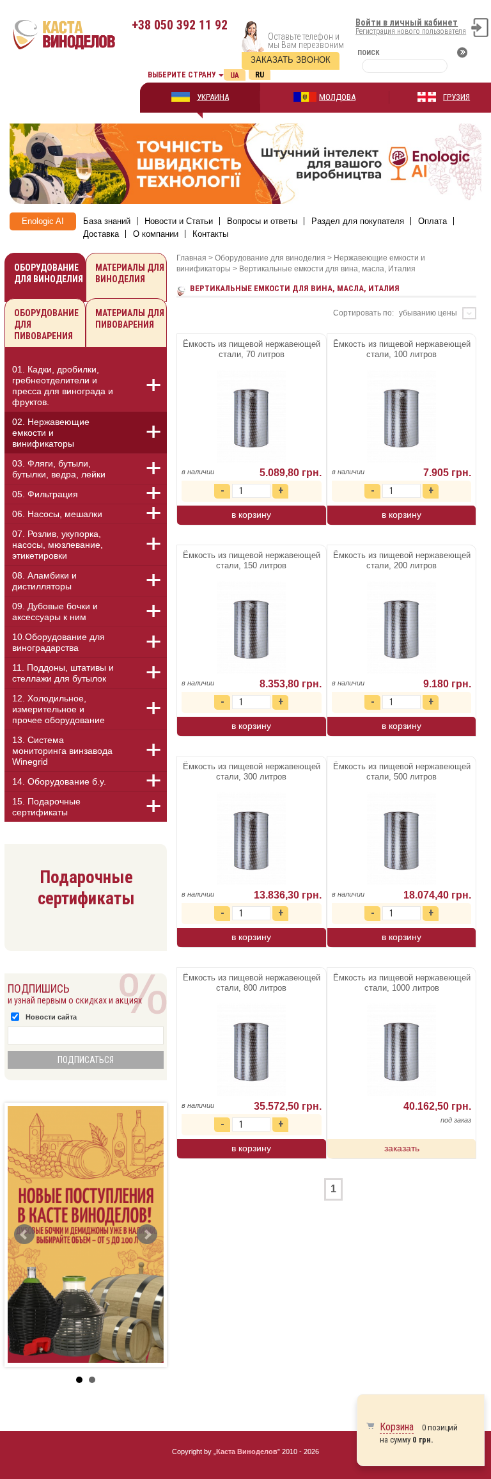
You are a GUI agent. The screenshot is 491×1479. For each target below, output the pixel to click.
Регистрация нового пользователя (410, 31)
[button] (146, 385)
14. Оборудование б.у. (59, 781)
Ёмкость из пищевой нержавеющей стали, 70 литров (251, 349)
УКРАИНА (213, 97)
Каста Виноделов (246, 1451)
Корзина (397, 1427)
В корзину (251, 514)
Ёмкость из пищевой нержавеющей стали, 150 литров (251, 560)
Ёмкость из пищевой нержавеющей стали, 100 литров (402, 349)
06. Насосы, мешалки (57, 514)
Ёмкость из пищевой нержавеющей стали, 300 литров (251, 771)
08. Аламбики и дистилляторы (44, 580)
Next (147, 1234)
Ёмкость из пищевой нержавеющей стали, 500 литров (402, 771)
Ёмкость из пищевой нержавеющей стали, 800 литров (251, 983)
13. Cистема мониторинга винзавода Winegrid (62, 751)
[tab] (85, 388)
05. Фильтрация (45, 494)
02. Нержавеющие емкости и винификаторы (51, 433)
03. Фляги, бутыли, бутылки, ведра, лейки (58, 468)
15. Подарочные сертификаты (46, 806)
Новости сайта (51, 1017)
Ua (234, 75)
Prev (24, 1234)
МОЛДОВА (337, 97)
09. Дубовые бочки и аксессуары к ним (55, 611)
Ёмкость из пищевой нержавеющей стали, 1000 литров (402, 983)
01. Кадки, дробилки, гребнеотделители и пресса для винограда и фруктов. (62, 385)
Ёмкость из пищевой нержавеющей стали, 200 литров (402, 560)
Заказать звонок (291, 60)
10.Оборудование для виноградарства (58, 642)
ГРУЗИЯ (456, 97)
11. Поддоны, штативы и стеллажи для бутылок (63, 673)
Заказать (401, 1148)
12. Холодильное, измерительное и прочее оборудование (58, 709)
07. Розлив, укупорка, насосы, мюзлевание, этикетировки (57, 545)
